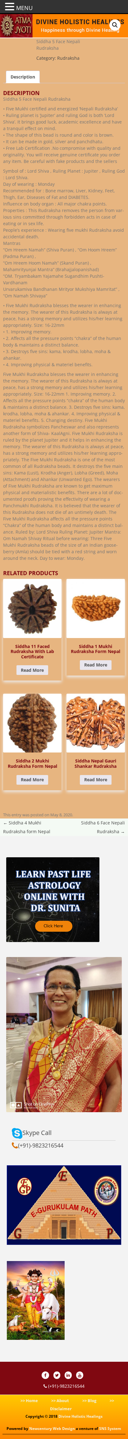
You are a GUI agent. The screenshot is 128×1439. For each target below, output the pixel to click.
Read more (32, 670)
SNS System (110, 1428)
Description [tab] (23, 77)
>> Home (29, 1400)
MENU (24, 8)
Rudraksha (68, 58)
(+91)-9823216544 (66, 1386)
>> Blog (89, 1400)
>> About (60, 1400)
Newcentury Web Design (52, 1428)
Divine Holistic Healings (80, 1416)
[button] (115, 25)
